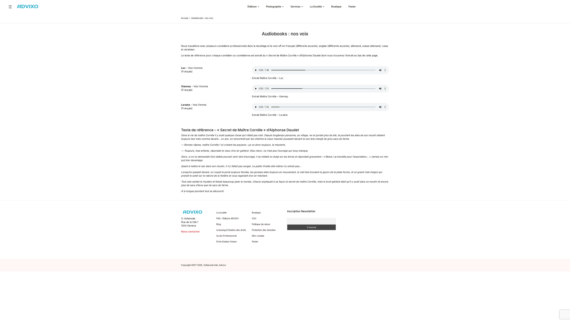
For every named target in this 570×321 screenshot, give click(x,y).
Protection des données (264, 230)
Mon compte (258, 236)
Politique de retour (261, 224)
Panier (352, 6)
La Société (316, 6)
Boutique (336, 6)
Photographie (273, 6)
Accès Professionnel (226, 236)
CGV (254, 218)
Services (295, 6)
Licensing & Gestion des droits (231, 230)
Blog (218, 224)
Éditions (252, 6)
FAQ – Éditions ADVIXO (227, 218)
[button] (10, 6)
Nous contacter (190, 231)
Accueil (184, 18)
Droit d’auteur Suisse (226, 241)
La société (221, 212)
